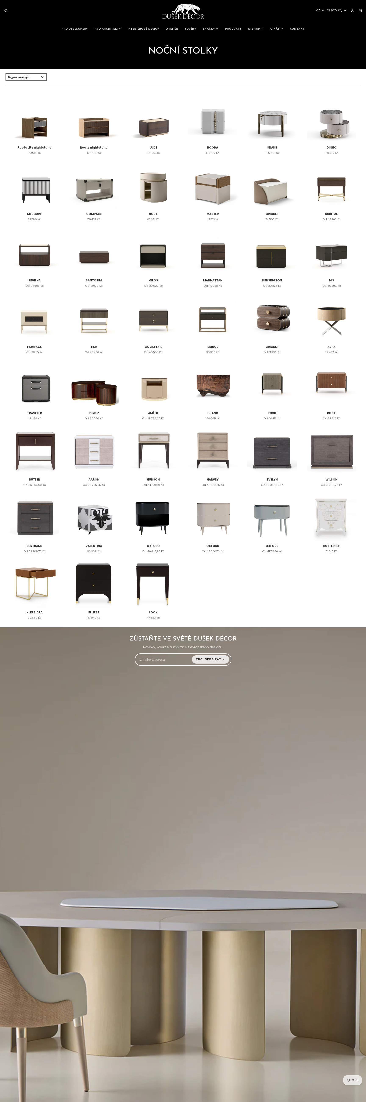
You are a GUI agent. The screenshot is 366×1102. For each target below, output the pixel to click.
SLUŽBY (190, 28)
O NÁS (275, 28)
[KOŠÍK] (360, 10)
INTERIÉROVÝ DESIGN (144, 28)
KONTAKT (297, 28)
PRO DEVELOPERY (74, 28)
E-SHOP (254, 28)
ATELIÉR (172, 28)
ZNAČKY (209, 28)
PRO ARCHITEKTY (107, 28)
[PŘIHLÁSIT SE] (352, 10)
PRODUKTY (233, 28)
